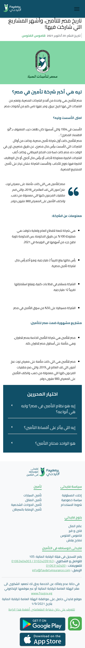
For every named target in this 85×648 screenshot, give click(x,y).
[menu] (77, 9)
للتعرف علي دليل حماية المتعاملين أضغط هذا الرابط (41, 609)
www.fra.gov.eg (41, 593)
